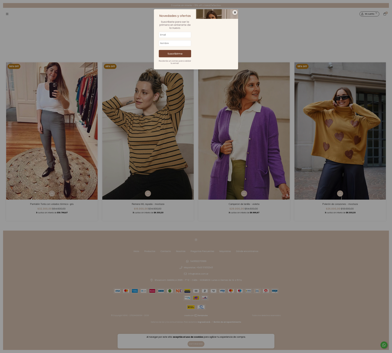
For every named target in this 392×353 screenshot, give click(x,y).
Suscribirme (175, 53)
